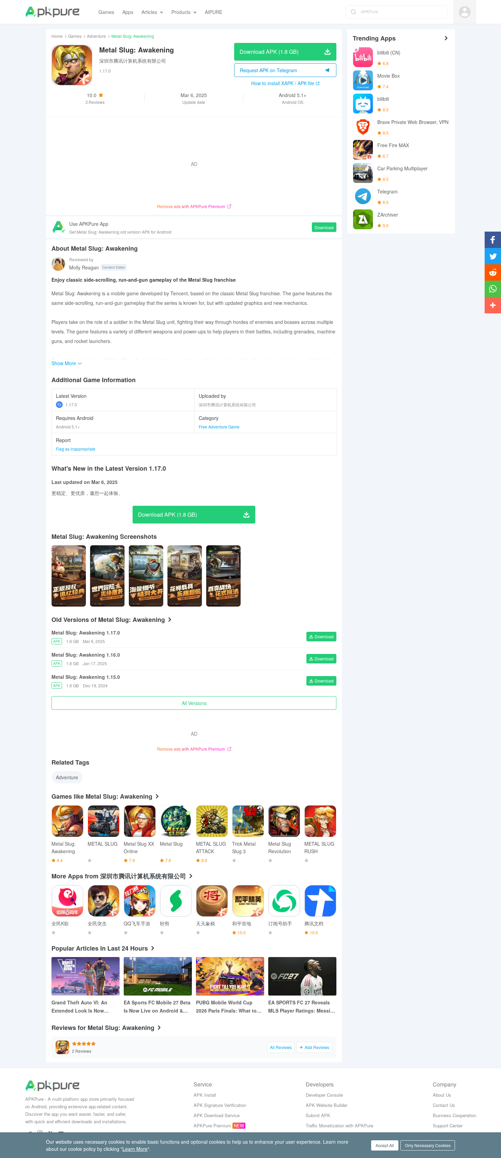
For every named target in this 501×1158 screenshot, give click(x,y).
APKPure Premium (212, 1125)
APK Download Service (217, 1115)
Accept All (385, 1145)
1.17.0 (71, 404)
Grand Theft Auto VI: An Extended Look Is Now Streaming (79, 1007)
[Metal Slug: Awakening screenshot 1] (107, 576)
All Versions (194, 703)
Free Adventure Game (219, 426)
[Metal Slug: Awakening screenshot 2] (146, 576)
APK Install (205, 1095)
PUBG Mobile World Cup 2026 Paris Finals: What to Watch (226, 1007)
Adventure (96, 36)
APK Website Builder (326, 1105)
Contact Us (444, 1105)
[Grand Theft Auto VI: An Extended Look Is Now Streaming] (85, 976)
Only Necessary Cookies (428, 1145)
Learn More (135, 1148)
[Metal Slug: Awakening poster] (68, 576)
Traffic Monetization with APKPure (339, 1125)
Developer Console (324, 1095)
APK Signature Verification (220, 1105)
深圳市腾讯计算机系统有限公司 (132, 60)
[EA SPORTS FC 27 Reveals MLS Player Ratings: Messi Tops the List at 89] (302, 976)
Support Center (447, 1125)
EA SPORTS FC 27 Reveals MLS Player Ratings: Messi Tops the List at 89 (299, 1007)
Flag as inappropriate (75, 449)
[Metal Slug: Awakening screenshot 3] (184, 576)
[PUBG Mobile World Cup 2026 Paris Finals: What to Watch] (230, 976)
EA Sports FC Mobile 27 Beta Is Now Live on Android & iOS (157, 1007)
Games (74, 36)
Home (57, 36)
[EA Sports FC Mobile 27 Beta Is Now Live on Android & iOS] (158, 976)
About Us (442, 1095)
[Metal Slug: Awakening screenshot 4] (223, 576)
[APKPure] (52, 11)
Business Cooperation (454, 1115)
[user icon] (465, 12)
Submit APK (318, 1115)
